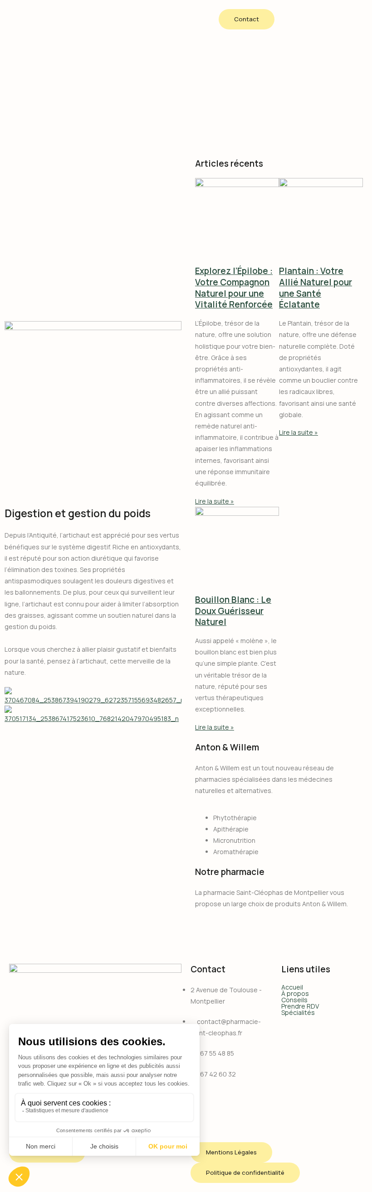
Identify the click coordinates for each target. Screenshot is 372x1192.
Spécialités (298, 1012)
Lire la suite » (214, 501)
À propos (295, 993)
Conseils (294, 1000)
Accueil (292, 987)
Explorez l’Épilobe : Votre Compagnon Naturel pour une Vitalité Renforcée (234, 287)
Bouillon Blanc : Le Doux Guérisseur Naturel (233, 611)
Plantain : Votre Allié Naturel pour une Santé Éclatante (315, 287)
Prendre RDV (300, 1006)
